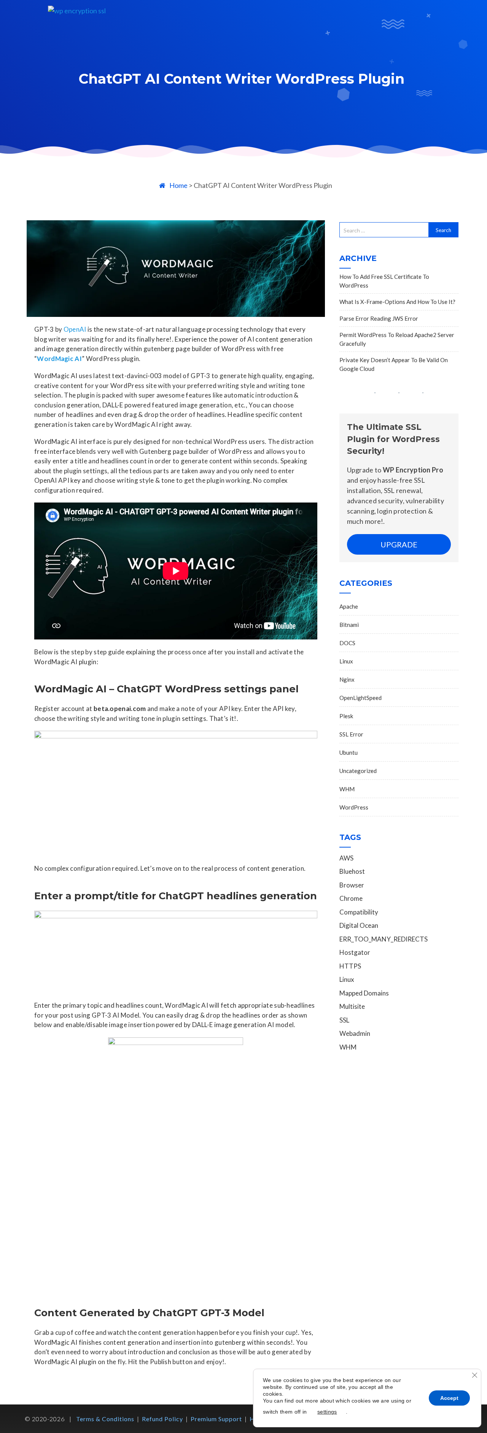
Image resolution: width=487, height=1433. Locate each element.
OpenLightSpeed (360, 697)
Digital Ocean (358, 925)
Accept (449, 1398)
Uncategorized (358, 770)
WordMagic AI (59, 359)
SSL (344, 1020)
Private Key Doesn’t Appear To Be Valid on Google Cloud (393, 364)
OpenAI (75, 329)
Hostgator (354, 952)
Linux (346, 661)
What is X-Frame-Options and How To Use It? (397, 301)
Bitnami (349, 624)
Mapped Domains (364, 993)
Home (178, 185)
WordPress (353, 807)
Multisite (352, 1006)
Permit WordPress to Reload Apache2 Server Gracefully (396, 339)
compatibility (358, 912)
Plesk (346, 716)
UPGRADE (398, 544)
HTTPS (350, 966)
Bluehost (352, 871)
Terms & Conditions (105, 1418)
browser (351, 885)
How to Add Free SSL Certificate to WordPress (384, 281)
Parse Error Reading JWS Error (378, 318)
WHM (347, 789)
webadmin (354, 1033)
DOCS (347, 642)
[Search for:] (384, 229)
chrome (351, 898)
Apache (348, 606)
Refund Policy (162, 1418)
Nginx (347, 679)
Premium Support (216, 1418)
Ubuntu (348, 752)
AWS (346, 858)
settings (327, 1412)
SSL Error (351, 734)
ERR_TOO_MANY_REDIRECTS (383, 939)
